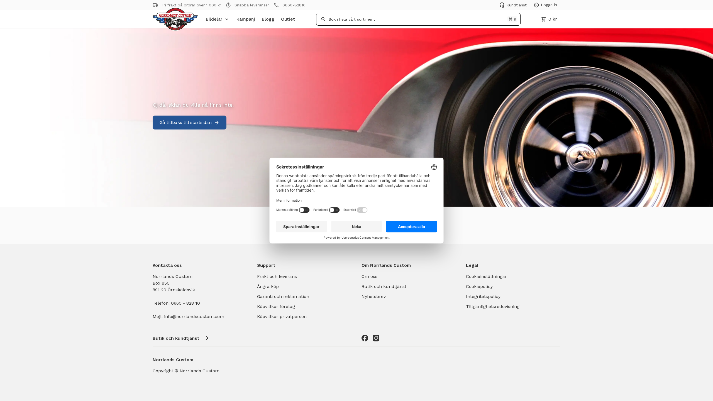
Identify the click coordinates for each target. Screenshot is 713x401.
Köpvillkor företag (276, 306)
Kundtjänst (516, 5)
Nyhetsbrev (374, 296)
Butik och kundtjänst (384, 286)
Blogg (268, 19)
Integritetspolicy (483, 296)
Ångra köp (268, 286)
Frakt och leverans (277, 276)
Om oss (369, 276)
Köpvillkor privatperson (282, 316)
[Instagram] (376, 338)
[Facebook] (365, 338)
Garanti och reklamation (283, 296)
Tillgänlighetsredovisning (492, 306)
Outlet (288, 19)
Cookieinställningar (486, 276)
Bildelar (214, 19)
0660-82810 (294, 5)
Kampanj (245, 19)
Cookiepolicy (479, 286)
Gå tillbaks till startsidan (186, 122)
